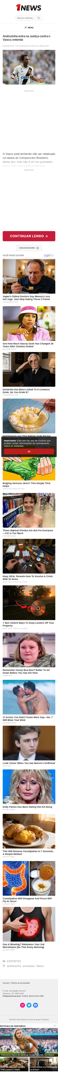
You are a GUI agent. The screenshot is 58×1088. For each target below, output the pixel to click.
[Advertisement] (29, 120)
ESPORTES (14, 961)
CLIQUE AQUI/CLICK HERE (33, 996)
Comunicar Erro (27, 248)
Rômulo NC (44, 46)
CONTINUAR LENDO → (29, 236)
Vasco (40, 966)
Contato (6, 983)
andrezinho (14, 966)
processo (29, 966)
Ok (29, 451)
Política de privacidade (20, 983)
